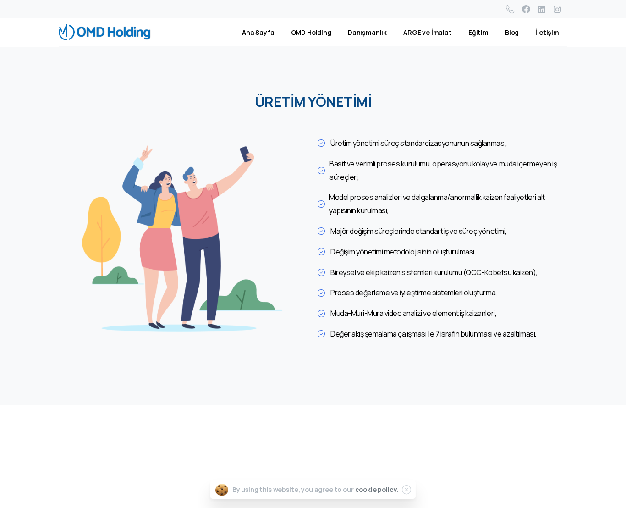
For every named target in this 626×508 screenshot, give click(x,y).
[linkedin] (541, 9)
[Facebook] (526, 9)
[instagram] (557, 9)
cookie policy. (377, 489)
